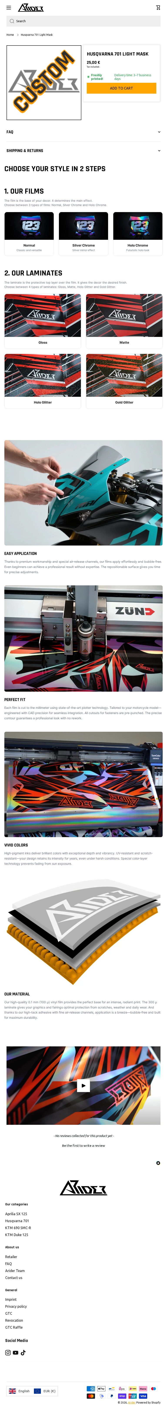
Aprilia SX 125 (16, 1214)
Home (10, 34)
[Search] (10, 21)
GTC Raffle (14, 1327)
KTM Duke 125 (16, 1235)
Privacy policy (16, 1306)
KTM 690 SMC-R (18, 1228)
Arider (132, 1402)
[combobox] (83, 21)
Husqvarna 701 (17, 1221)
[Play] (83, 1085)
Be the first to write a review (83, 1145)
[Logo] (31, 7)
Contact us (13, 1278)
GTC (8, 1313)
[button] (158, 7)
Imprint (11, 1299)
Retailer (11, 1257)
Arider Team (15, 1271)
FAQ (8, 1264)
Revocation (14, 1320)
